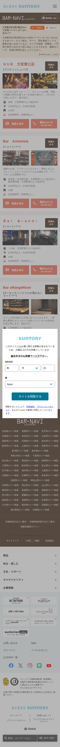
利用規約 (30, 406)
